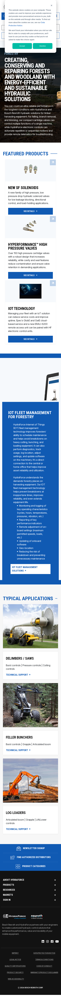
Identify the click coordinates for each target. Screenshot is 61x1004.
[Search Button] (4, 16)
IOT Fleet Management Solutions (25, 569)
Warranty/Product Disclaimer (44, 972)
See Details (29, 211)
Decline (43, 46)
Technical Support (17, 675)
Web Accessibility (16, 979)
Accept (22, 46)
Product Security (15, 972)
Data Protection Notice (44, 953)
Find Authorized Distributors (33, 857)
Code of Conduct (44, 966)
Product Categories (33, 866)
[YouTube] (57, 941)
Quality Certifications (15, 966)
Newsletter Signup (33, 848)
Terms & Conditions (44, 959)
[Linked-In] (42, 941)
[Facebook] (51, 941)
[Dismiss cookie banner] (51, 5)
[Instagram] (47, 941)
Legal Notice (15, 959)
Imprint (15, 953)
